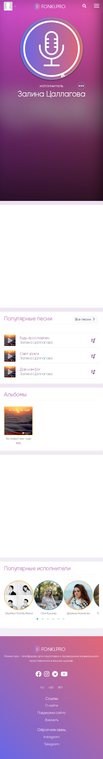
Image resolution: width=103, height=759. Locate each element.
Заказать (51, 720)
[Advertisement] (51, 152)
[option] (51, 354)
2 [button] (44, 620)
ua (51, 687)
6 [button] (65, 620)
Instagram (52, 737)
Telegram (51, 744)
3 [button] (49, 620)
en (60, 687)
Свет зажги (29, 354)
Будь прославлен (34, 338)
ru (42, 687)
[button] (81, 86)
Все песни (83, 319)
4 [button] (54, 620)
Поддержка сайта (52, 713)
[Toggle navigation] (96, 5)
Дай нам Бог (30, 369)
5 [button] (60, 620)
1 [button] (39, 620)
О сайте (51, 705)
